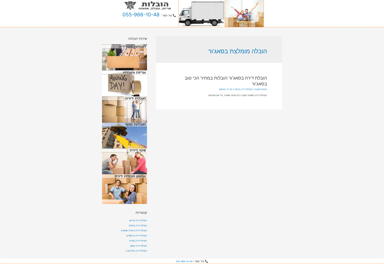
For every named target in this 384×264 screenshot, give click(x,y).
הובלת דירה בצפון (138, 245)
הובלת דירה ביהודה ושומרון (134, 230)
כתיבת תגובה (260, 89)
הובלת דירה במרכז (138, 240)
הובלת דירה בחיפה (243, 89)
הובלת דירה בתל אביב (136, 250)
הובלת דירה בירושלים (136, 235)
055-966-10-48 (141, 15)
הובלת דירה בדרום (138, 220)
